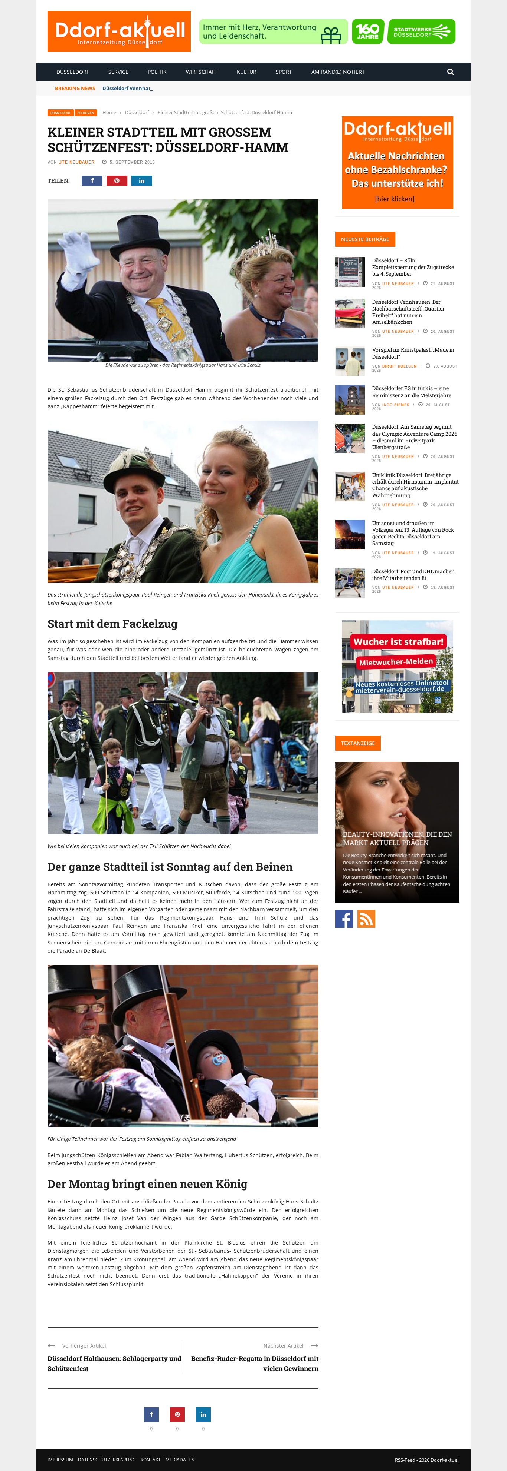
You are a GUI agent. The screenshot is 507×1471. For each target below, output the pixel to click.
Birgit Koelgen (399, 366)
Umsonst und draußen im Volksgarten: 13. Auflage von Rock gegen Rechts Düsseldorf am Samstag (413, 533)
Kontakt (151, 1460)
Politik (157, 71)
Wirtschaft (201, 71)
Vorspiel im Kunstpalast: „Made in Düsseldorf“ (413, 353)
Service (118, 71)
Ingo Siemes (395, 404)
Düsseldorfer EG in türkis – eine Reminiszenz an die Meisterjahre (411, 391)
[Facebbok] (344, 918)
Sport (284, 71)
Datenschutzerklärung (107, 1460)
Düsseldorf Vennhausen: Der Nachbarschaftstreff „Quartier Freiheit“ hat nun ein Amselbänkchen (221, 88)
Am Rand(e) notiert (338, 71)
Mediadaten (180, 1460)
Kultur (246, 71)
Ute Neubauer (77, 162)
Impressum (60, 1460)
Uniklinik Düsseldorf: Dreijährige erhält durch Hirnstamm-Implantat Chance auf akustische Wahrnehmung (415, 485)
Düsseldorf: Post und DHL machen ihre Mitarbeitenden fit (413, 574)
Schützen (86, 112)
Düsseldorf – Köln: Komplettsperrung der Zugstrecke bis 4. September (413, 267)
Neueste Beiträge (365, 239)
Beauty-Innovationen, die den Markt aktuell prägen (397, 838)
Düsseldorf (72, 71)
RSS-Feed (405, 1460)
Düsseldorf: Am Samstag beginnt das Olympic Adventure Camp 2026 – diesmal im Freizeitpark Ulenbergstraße (414, 437)
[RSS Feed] (366, 918)
